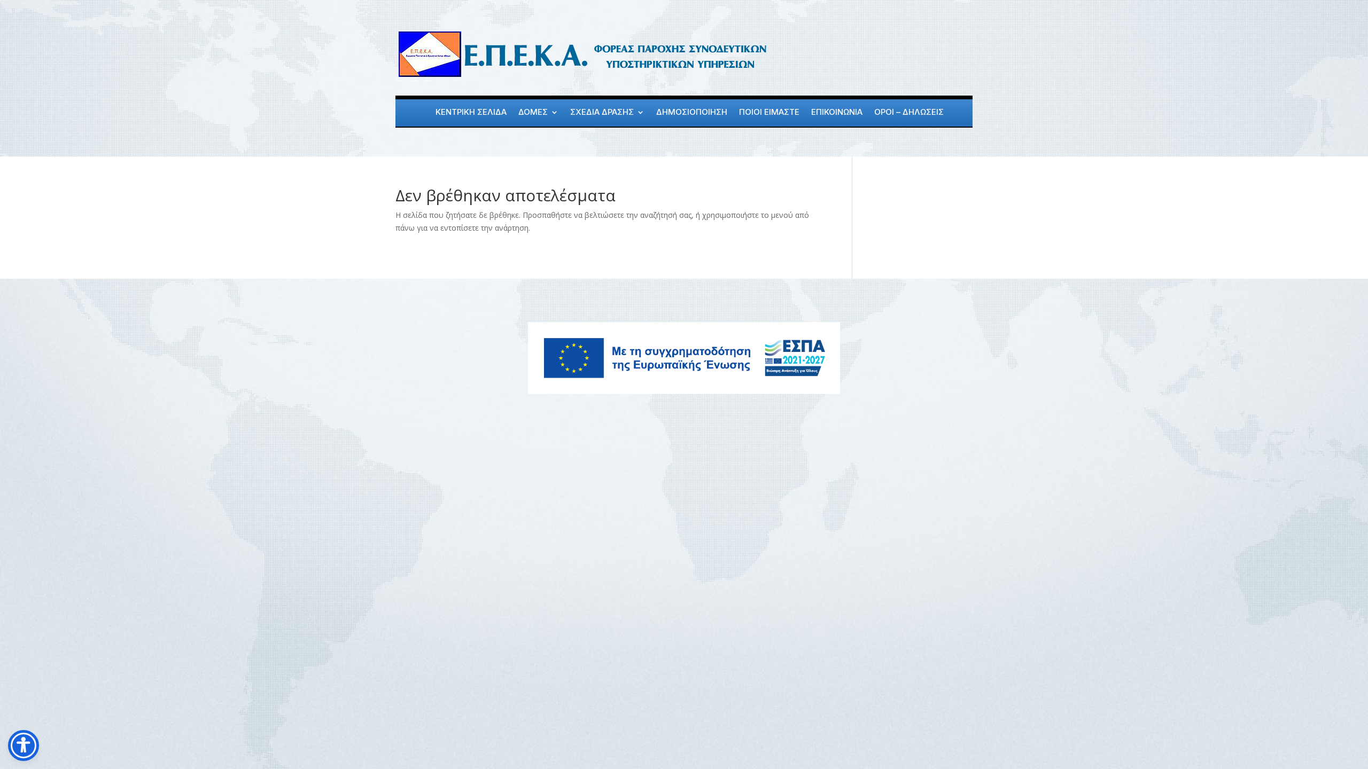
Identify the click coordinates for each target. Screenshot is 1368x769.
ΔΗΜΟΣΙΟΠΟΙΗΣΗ (691, 112)
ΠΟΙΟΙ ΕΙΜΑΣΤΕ (769, 112)
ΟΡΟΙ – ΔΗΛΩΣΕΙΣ (909, 112)
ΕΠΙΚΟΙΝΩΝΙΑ (836, 112)
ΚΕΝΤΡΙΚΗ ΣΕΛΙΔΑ (471, 112)
